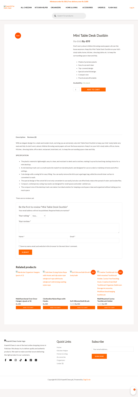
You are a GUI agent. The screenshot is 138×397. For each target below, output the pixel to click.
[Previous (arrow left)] (3, 395)
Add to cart (93, 89)
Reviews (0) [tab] (31, 137)
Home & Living (72, 7)
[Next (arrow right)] (9, 395)
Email (72, 236)
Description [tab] (20, 137)
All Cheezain (26, 7)
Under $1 (101, 7)
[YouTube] (10, 360)
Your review (25, 221)
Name (21, 236)
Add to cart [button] (28, 307)
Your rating (24, 215)
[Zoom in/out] (3, 391)
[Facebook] (5, 360)
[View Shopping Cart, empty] (133, 390)
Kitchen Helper (41, 7)
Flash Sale (112, 7)
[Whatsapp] (36, 360)
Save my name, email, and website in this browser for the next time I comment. (48, 246)
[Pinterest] (31, 360)
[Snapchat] (26, 360)
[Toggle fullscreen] (9, 391)
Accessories (87, 7)
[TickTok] (21, 360)
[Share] (16, 391)
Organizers (56, 7)
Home (59, 347)
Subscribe (99, 356)
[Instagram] (15, 360)
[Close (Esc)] (22, 391)
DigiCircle (86, 380)
